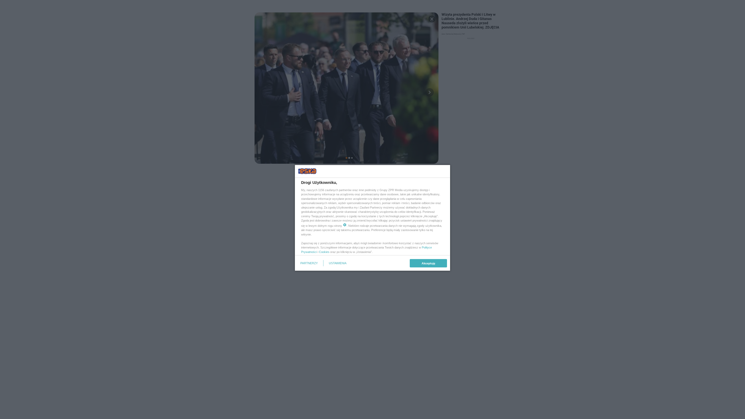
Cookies (324, 251)
